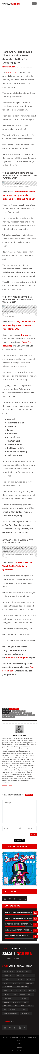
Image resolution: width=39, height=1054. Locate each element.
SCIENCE (6, 1002)
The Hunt (31, 714)
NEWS (14, 994)
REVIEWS (24, 998)
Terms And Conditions (19, 1051)
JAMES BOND (8, 987)
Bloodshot (27, 712)
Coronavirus (11, 72)
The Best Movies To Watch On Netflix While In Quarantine (17, 566)
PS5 (17, 998)
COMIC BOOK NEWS (23, 971)
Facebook (10, 657)
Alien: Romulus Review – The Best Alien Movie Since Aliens (19, 930)
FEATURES (15, 710)
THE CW (30, 1006)
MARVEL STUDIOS (21, 987)
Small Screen (14, 708)
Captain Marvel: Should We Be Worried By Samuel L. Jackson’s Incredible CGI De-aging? (18, 195)
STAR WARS (16, 1002)
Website (4, 785)
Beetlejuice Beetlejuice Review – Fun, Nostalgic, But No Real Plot (19, 924)
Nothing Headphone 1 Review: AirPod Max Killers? (19, 912)
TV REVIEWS (22, 1010)
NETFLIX (6, 994)
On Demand (17, 714)
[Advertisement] (19, 26)
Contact (19, 1047)
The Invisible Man (8, 716)
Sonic (24, 714)
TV (5, 1010)
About (20, 1043)
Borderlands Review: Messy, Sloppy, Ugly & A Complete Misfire (19, 936)
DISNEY (31, 975)
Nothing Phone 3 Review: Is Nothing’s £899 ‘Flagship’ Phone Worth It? (19, 918)
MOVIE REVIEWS (21, 991)
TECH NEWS (7, 1006)
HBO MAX (29, 983)
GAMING (7, 983)
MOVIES (22, 710)
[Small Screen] (11, 4)
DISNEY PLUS (8, 979)
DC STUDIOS (21, 975)
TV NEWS (12, 1010)
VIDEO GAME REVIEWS (11, 1013)
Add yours (29, 795)
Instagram (23, 657)
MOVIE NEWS (8, 991)
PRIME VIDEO (8, 998)
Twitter (11, 785)
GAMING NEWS (17, 983)
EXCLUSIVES (20, 979)
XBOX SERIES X (25, 1013)
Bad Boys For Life (16, 712)
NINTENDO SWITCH (26, 994)
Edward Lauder (8, 67)
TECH (25, 1002)
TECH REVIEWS (19, 1006)
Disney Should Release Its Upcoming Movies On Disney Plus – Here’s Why (18, 325)
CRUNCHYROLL (9, 975)
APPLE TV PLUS (9, 971)
